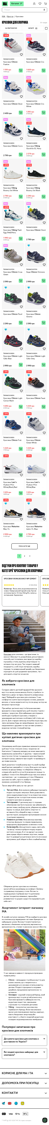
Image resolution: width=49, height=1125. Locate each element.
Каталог (15, 3)
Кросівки (7, 654)
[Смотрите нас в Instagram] (22, 1103)
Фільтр (31, 28)
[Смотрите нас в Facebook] (16, 1103)
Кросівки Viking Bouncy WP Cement (20, 579)
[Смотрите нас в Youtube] (9, 1103)
